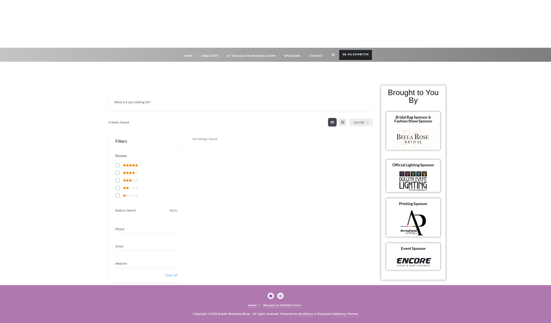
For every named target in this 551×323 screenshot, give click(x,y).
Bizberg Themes (346, 313)
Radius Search (125, 210)
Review (121, 155)
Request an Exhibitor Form (282, 305)
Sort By (359, 122)
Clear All (171, 275)
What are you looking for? (132, 102)
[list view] (342, 122)
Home (252, 305)
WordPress (306, 313)
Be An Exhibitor (355, 54)
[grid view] (332, 122)
